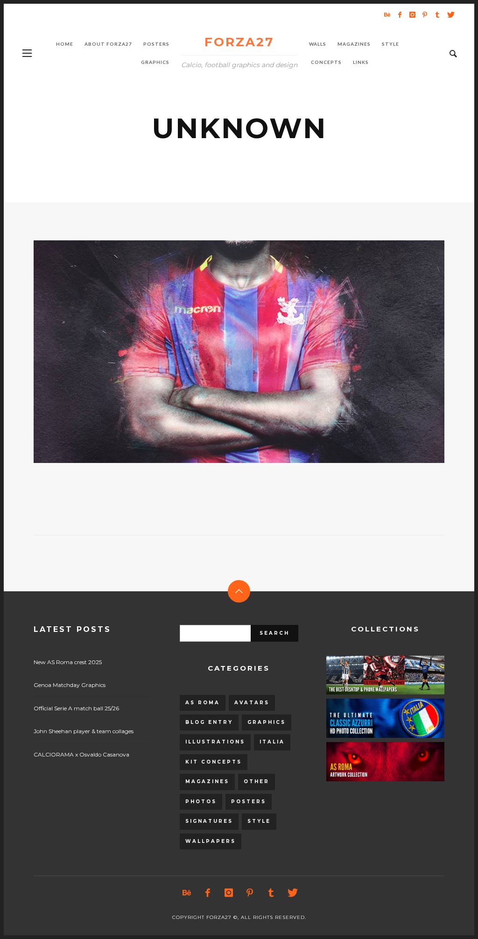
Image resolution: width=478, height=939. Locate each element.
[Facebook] (399, 14)
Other (256, 781)
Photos (201, 802)
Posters (248, 802)
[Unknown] (224, 351)
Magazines (207, 781)
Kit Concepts (213, 762)
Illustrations (215, 742)
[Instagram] (412, 14)
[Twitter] (450, 14)
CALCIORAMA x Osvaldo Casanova (81, 754)
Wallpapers (210, 841)
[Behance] (387, 14)
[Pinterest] (424, 14)
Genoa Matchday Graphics (69, 684)
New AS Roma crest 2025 (68, 662)
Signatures (209, 821)
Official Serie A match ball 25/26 (76, 708)
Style (259, 821)
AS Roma (202, 703)
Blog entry (209, 722)
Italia (272, 742)
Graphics (266, 722)
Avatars (251, 703)
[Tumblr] (437, 14)
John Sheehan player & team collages (84, 731)
